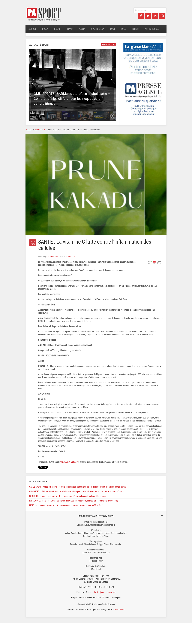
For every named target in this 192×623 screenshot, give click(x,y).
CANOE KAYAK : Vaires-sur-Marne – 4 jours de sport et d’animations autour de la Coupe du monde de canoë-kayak (77, 487)
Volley (82, 29)
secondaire (40, 129)
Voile (123, 29)
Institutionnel (152, 29)
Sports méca (97, 29)
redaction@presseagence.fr (104, 592)
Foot (112, 29)
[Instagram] (162, 16)
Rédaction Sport (52, 256)
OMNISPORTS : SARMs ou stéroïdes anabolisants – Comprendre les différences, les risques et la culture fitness (76, 491)
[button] (72, 80)
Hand (70, 29)
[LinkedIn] (155, 16)
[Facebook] (141, 16)
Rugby (45, 29)
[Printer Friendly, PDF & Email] (154, 262)
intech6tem (119, 609)
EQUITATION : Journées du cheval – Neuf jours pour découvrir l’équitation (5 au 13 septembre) (68, 496)
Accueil (32, 29)
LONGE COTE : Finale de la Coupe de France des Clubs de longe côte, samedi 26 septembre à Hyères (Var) (73, 501)
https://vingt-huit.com (69, 462)
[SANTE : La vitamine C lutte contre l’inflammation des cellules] (96, 184)
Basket (57, 29)
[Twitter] (148, 16)
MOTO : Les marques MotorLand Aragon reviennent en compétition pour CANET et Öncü (66, 505)
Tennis (135, 29)
